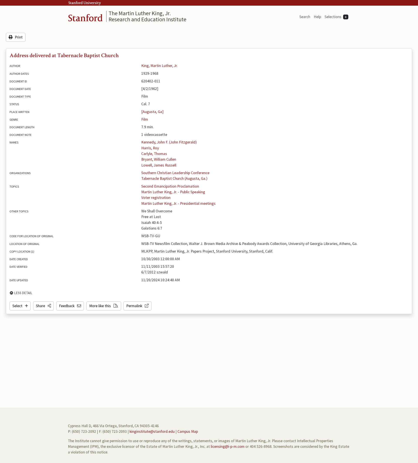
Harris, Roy (150, 148)
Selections (336, 16)
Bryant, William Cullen (158, 159)
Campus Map (187, 431)
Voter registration (155, 197)
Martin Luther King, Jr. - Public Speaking (173, 192)
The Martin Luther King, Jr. (140, 13)
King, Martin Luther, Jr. (159, 65)
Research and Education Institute (147, 19)
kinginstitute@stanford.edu (152, 431)
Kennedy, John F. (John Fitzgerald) (169, 142)
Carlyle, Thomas (154, 153)
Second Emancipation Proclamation (170, 186)
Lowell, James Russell (158, 165)
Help (317, 16)
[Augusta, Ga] (152, 111)
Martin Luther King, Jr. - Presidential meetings (178, 203)
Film (144, 119)
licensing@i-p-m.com (227, 446)
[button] (43, 305)
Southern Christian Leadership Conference (175, 172)
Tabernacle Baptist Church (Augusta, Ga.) (174, 178)
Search (304, 16)
